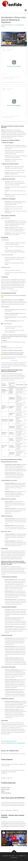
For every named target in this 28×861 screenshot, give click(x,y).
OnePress (21, 855)
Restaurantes (12, 741)
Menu (25, 10)
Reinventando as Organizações (16, 743)
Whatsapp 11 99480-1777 (12, 810)
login (11, 753)
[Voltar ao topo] (14, 852)
